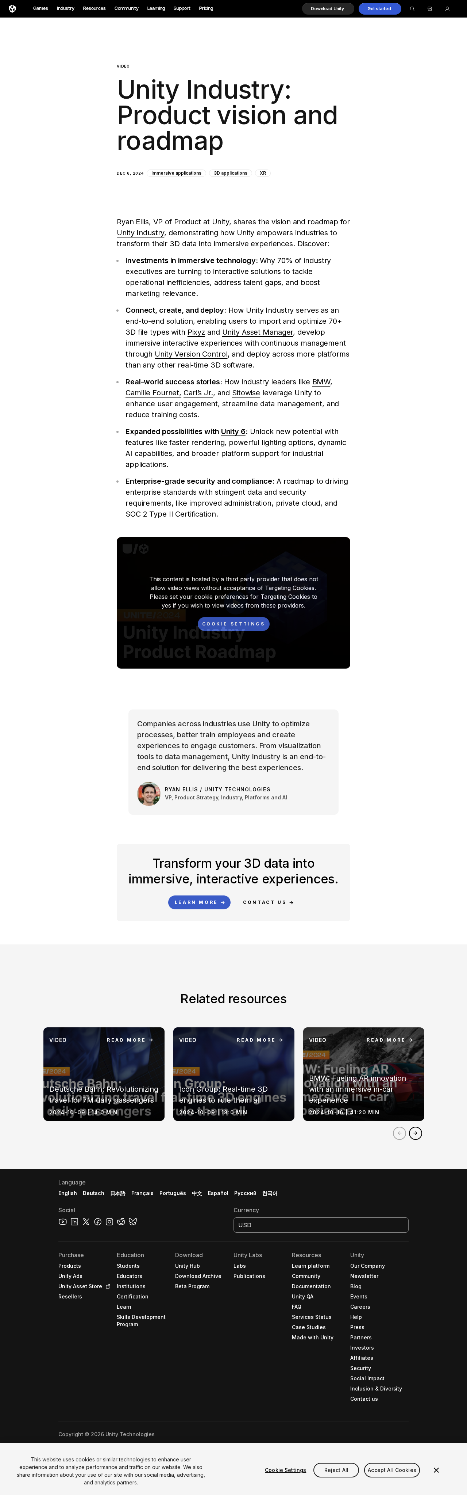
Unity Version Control (191, 354)
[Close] (436, 1470)
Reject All (336, 1470)
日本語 (118, 1193)
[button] (328, 9)
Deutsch (93, 1193)
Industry (65, 9)
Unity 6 (233, 431)
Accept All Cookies (392, 1470)
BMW (321, 381)
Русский (245, 1193)
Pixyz (196, 332)
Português (172, 1193)
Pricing (206, 9)
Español (218, 1193)
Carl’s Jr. (198, 392)
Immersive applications (176, 173)
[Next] (415, 1133)
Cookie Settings (285, 1470)
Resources (94, 9)
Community (127, 9)
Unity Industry (140, 232)
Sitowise (246, 392)
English (67, 1193)
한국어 (270, 1193)
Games (40, 9)
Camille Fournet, (153, 392)
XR (263, 173)
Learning (156, 9)
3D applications (230, 173)
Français (142, 1193)
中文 (197, 1193)
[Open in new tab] (106, 1286)
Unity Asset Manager (257, 332)
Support (182, 9)
